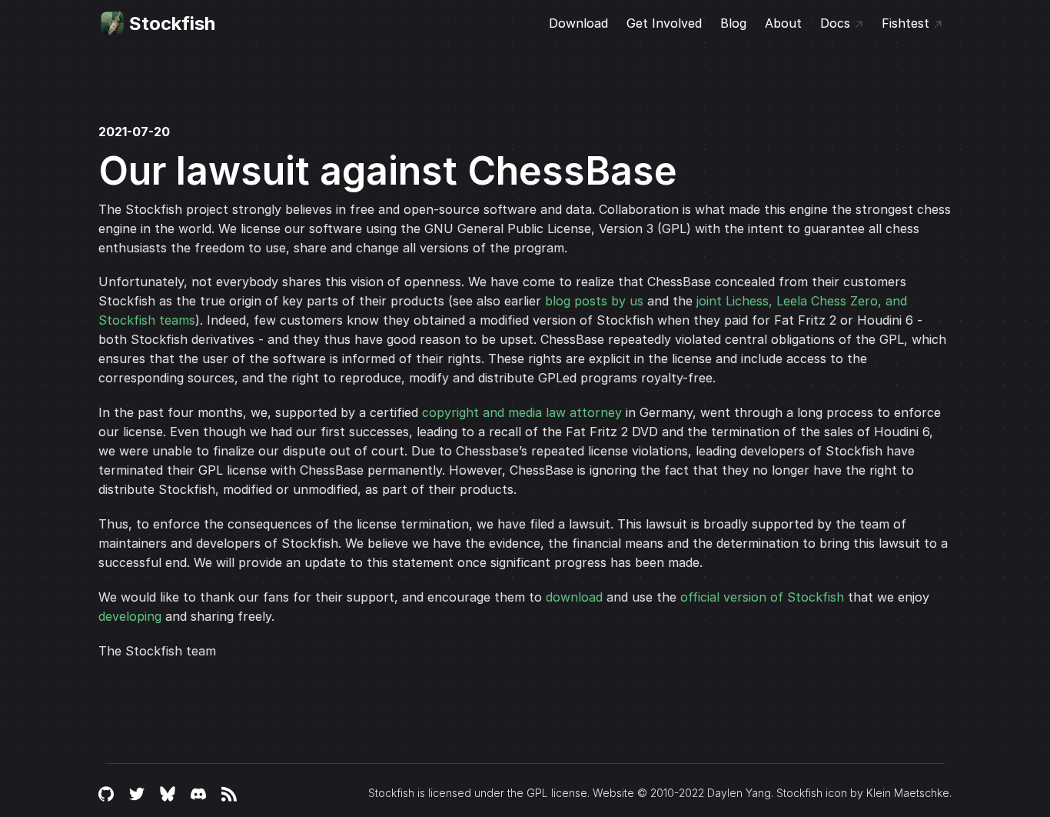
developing (129, 616)
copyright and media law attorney (522, 412)
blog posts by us (594, 300)
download (574, 597)
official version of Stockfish (762, 597)
